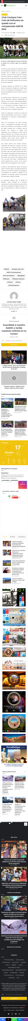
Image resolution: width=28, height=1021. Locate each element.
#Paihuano (3, 478)
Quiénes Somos (11, 1010)
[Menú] (2, 6)
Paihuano (6, 279)
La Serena (20, 964)
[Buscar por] (26, 6)
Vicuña (18, 282)
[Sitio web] (12, 311)
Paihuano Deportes (18, 279)
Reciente (12, 536)
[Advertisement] (14, 23)
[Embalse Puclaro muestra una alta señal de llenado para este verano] (20, 778)
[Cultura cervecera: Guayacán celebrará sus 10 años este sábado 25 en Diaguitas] (7, 543)
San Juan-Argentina (20, 975)
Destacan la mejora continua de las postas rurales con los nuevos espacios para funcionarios (14, 914)
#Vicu (8, 478)
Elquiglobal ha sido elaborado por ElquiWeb (13, 1007)
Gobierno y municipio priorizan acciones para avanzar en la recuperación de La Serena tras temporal (20, 809)
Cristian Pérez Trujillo (14, 302)
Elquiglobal (21, 275)
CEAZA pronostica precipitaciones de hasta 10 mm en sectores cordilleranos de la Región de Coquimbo (14, 938)
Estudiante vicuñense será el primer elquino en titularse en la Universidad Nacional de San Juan (18, 571)
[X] (16, 311)
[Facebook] (14, 311)
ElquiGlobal (4, 473)
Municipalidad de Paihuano (8, 970)
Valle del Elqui (11, 977)
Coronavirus (23, 962)
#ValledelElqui (4, 476)
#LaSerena (13, 478)
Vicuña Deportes (14, 285)
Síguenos (22, 484)
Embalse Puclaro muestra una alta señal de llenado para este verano (19, 785)
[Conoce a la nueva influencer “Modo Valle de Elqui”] (7, 580)
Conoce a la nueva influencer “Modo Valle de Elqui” (18, 580)
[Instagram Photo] (14, 484)
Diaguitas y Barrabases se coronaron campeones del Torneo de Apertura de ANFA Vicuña (6, 413)
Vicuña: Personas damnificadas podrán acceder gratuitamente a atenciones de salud (7, 808)
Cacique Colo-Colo (18, 269)
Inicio (5, 1010)
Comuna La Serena (20, 959)
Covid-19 (7, 964)
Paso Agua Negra (13, 972)
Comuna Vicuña (15, 962)
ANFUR (7, 269)
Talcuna (10, 282)
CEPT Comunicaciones (14, 272)
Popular (5, 536)
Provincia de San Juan (8, 975)
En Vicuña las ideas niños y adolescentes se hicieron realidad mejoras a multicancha (7, 432)
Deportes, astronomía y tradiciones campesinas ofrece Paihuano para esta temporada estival (18, 554)
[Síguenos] (26, 824)
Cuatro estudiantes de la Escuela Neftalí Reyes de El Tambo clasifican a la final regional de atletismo (21, 432)
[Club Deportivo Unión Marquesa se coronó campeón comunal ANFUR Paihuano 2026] (21, 401)
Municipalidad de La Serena (14, 967)
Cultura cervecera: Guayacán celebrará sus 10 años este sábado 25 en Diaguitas (18, 544)
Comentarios (21, 536)
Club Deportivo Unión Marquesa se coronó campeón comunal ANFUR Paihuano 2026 (21, 408)
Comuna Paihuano (9, 275)
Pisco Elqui (21, 972)
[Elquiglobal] (10, 5)
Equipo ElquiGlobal (20, 1010)
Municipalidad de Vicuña (21, 970)
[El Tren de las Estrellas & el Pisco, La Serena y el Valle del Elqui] (7, 563)
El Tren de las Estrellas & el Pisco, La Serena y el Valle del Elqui (18, 562)
